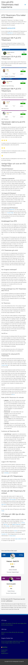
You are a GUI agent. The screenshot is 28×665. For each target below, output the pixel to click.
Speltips (5, 647)
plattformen (12, 209)
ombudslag (6, 472)
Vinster (2, 510)
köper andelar (18, 538)
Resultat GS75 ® (4, 653)
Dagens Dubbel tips (16, 524)
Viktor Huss (3, 504)
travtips (15, 530)
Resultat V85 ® (4, 650)
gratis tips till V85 (11, 28)
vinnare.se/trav (12, 535)
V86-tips (5, 524)
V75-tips (23, 522)
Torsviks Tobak (10, 212)
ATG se (13, 394)
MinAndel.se (10, 32)
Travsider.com (4, 534)
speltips (7, 526)
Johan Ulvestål (12, 499)
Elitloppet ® (3, 651)
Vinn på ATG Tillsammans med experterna (10, 4)
